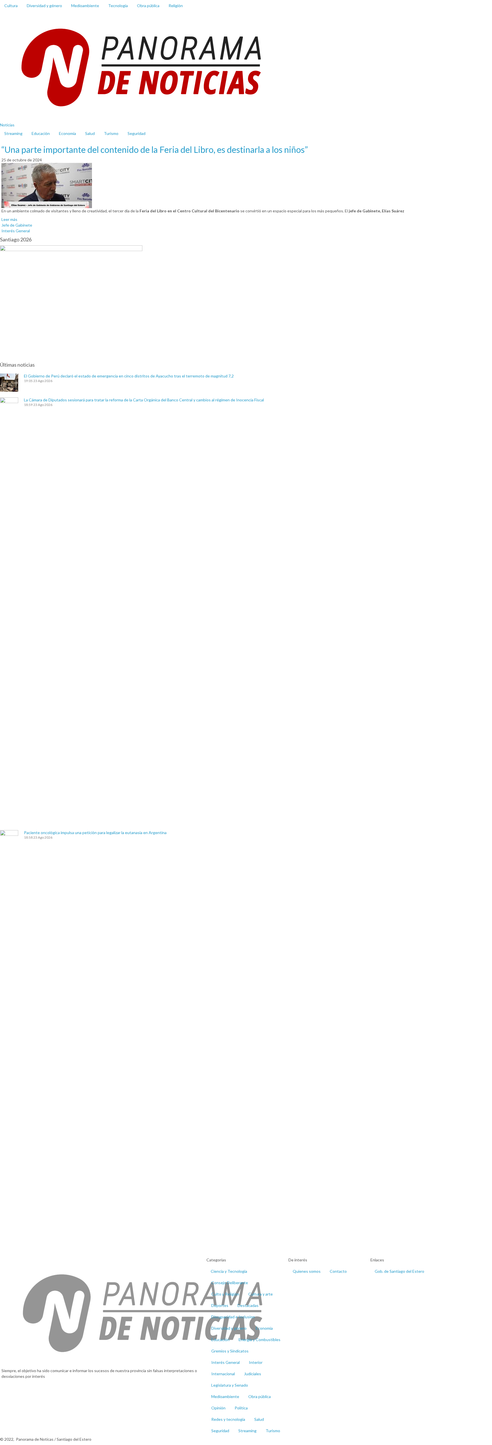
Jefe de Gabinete (16, 225)
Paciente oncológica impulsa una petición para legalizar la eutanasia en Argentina (95, 832)
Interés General (15, 230)
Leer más (9, 219)
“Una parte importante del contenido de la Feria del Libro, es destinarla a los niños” (154, 149)
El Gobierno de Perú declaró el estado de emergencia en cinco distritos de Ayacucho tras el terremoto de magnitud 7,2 (129, 375)
